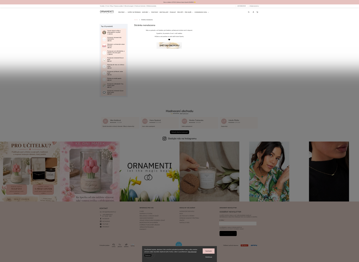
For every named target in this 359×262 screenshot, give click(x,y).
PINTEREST (105, 227)
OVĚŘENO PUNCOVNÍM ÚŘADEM (150, 225)
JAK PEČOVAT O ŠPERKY (187, 216)
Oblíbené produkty (151, 6)
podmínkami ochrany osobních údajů (232, 229)
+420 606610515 (107, 215)
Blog (111, 6)
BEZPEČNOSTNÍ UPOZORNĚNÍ (149, 223)
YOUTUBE (105, 224)
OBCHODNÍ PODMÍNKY (147, 218)
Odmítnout (208, 257)
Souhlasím (208, 251)
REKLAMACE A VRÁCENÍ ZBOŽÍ (149, 216)
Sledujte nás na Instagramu (182, 138)
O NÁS (107, 6)
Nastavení (148, 255)
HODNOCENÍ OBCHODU (187, 211)
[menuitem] (123, 12)
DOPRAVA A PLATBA (118, 6)
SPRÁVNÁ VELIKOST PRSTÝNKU (189, 218)
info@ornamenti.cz (109, 212)
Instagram (106, 221)
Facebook (105, 219)
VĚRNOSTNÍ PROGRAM (129, 6)
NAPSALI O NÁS (184, 223)
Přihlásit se (228, 233)
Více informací (192, 252)
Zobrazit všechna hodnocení (179, 132)
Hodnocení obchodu (140, 6)
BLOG (181, 214)
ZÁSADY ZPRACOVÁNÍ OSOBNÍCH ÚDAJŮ (152, 220)
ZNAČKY (182, 220)
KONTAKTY (102, 6)
